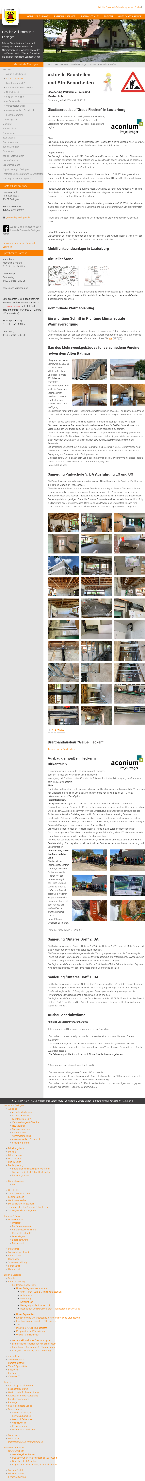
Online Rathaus (16, 1219)
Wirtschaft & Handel (130, 16)
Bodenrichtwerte (20, 1239)
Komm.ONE (128, 1101)
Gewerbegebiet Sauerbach (25, 1461)
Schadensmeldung (17, 1262)
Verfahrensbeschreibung (24, 1229)
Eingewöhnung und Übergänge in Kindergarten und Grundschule (48, 1317)
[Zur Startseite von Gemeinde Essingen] (10, 18)
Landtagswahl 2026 (16, 83)
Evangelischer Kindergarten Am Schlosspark (34, 1343)
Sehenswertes (15, 1409)
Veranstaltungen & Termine (19, 87)
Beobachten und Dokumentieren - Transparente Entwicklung (50, 1308)
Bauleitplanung (10, 142)
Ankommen (26, 1295)
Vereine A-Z (14, 1376)
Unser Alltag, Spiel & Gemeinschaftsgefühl (41, 1291)
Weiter (60, 730)
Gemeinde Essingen (38, 16)
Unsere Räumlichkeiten (27, 1334)
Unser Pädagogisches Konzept (31, 1288)
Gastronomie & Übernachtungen (24, 1392)
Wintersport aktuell (15, 105)
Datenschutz (57, 1100)
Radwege (12, 1402)
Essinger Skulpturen (18, 1389)
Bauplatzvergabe (11, 146)
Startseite (63, 64)
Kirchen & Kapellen (21, 1416)
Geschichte (8, 151)
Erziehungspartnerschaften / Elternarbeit (36, 1321)
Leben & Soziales (90, 16)
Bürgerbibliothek (16, 1363)
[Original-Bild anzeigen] (133, 82)
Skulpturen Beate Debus (20, 1405)
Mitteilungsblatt (10, 119)
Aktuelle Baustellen (15, 78)
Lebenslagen (18, 1236)
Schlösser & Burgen (21, 1412)
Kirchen (12, 1373)
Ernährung (25, 1298)
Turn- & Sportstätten (18, 1366)
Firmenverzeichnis (17, 1477)
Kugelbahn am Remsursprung (23, 1395)
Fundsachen (14, 1265)
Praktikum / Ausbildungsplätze (31, 1328)
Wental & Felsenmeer (22, 1419)
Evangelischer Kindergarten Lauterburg (31, 1350)
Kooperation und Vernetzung (30, 1331)
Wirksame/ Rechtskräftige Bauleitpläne (31, 1172)
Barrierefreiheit (100, 1100)
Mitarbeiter (13, 1249)
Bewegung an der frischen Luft (35, 1305)
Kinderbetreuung (16, 1281)
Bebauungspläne (20, 1175)
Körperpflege (26, 1302)
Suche (138, 7)
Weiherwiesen (19, 1422)
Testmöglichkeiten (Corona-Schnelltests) (23, 174)
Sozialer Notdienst (15, 96)
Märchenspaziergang (18, 1399)
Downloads (13, 1259)
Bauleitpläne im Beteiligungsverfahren (31, 1168)
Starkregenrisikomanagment (17, 178)
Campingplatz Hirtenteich (21, 1385)
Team (19, 1324)
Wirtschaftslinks (16, 1473)
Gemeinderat (9, 133)
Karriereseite (14, 1255)
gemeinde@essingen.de (18, 217)
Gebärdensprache (124, 7)
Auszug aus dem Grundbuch (20, 110)
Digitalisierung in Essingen (16, 169)
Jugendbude (14, 1356)
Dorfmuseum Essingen (23, 1429)
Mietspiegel (18, 1243)
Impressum (43, 1100)
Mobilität (7, 124)
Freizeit (108, 16)
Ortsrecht (16, 1223)
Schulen (12, 1278)
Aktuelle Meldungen (16, 74)
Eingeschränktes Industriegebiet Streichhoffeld (35, 1464)
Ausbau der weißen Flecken (61, 749)
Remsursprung (19, 1426)
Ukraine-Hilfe (14, 1269)
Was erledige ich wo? (18, 1252)
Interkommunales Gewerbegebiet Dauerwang (34, 1457)
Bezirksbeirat (9, 137)
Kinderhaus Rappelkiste (24, 1285)
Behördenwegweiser (22, 1226)
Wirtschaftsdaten (16, 1470)
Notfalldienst (12, 92)
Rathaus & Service (64, 16)
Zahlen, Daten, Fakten (13, 156)
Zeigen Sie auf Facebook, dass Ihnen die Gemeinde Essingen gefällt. (22, 230)
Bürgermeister (9, 128)
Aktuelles (7, 69)
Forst (14, 1184)
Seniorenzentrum (16, 1359)
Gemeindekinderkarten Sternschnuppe (31, 1340)
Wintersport (14, 1438)
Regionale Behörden (22, 1233)
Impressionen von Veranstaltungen (25, 1442)
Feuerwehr (13, 1369)
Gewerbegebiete (16, 1451)
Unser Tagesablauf (25, 1314)
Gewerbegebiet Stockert (24, 1454)
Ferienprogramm (14, 115)
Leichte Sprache (106, 7)
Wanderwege (14, 1435)
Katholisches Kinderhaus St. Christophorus (33, 1347)
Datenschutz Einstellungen (78, 1100)
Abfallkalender (13, 101)
